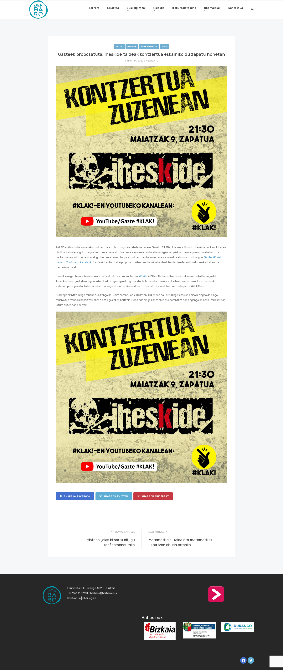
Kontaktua (235, 8)
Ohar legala (89, 598)
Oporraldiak (212, 8)
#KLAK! (119, 46)
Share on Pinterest (155, 496)
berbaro (152, 60)
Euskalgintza (136, 8)
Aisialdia (158, 8)
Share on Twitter (115, 496)
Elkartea (113, 8)
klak (164, 46)
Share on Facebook (76, 496)
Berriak (131, 46)
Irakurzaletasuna (184, 8)
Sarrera (94, 8)
